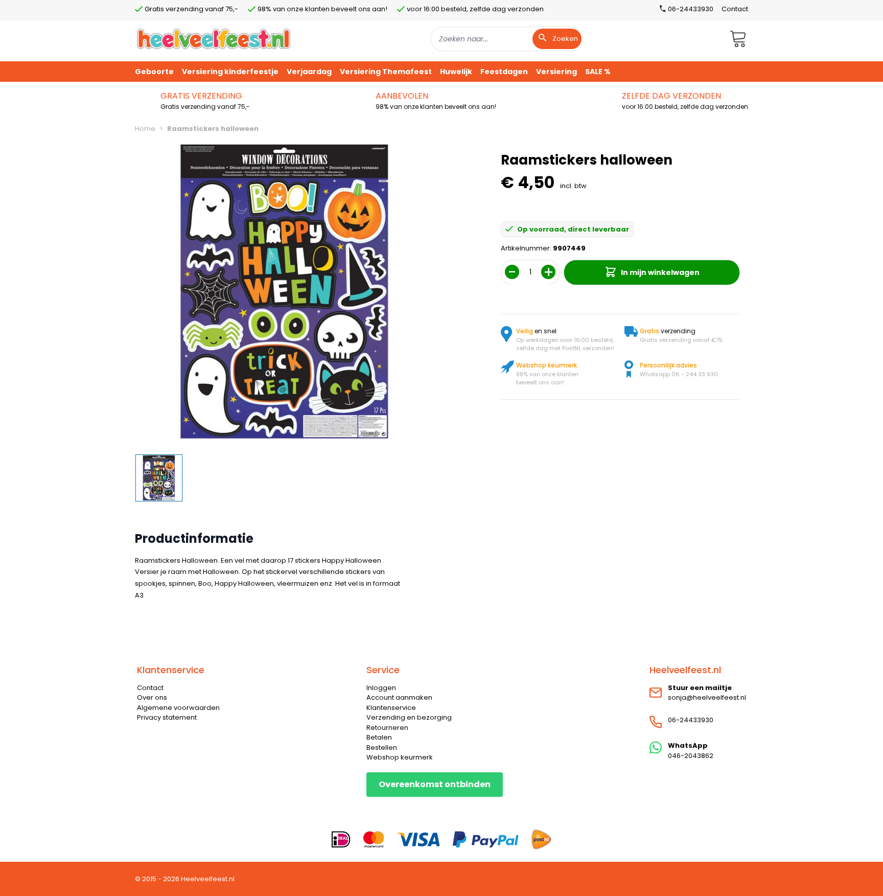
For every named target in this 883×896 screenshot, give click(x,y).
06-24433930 (690, 720)
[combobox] (507, 39)
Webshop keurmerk (399, 757)
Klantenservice (391, 708)
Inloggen (381, 688)
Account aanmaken (399, 697)
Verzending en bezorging (409, 717)
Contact (735, 9)
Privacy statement (167, 717)
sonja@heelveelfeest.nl (707, 697)
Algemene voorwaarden (178, 708)
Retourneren (387, 727)
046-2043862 (690, 756)
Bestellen (381, 747)
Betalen (379, 737)
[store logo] (213, 39)
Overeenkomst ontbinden (435, 784)
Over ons (152, 697)
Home (145, 128)
